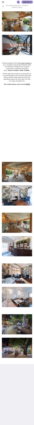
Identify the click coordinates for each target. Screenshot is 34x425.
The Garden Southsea (24, 63)
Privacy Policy (6, 404)
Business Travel (7, 408)
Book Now (5, 401)
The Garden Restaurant (9, 403)
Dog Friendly (6, 406)
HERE (28, 84)
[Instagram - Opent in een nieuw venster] (9, 392)
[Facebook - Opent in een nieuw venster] (4, 392)
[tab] (17, 398)
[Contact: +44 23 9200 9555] (18, 2)
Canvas (21, 420)
